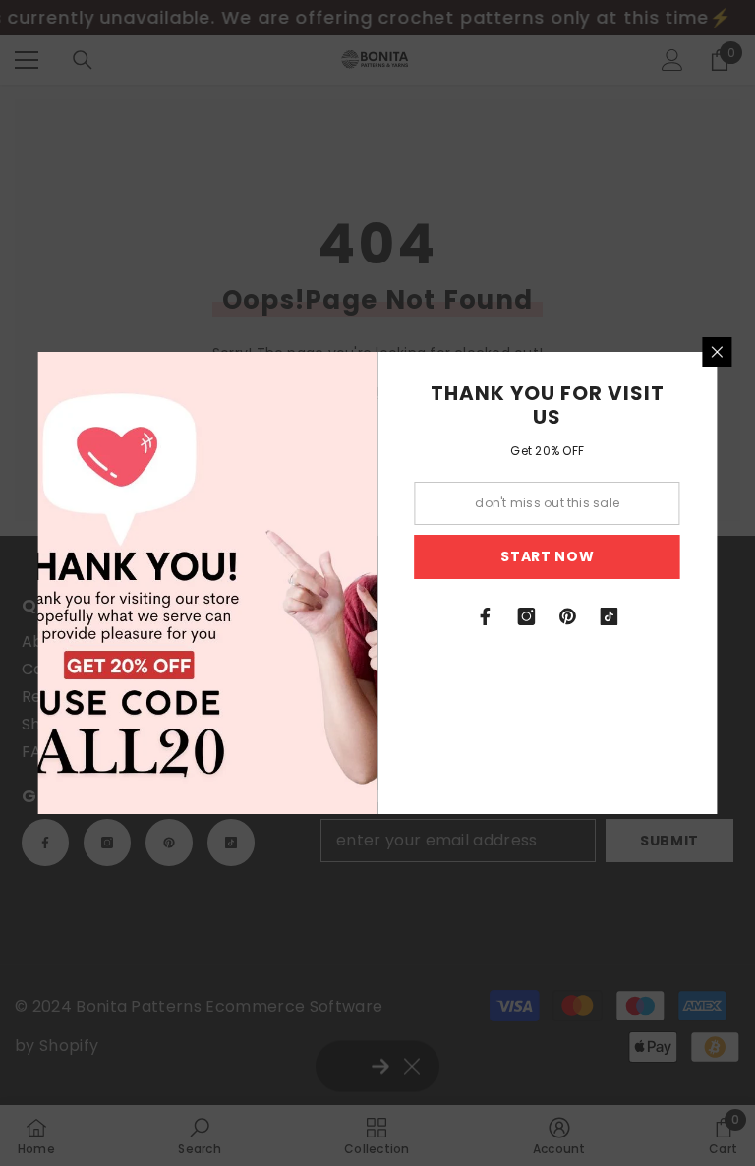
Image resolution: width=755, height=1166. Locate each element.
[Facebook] (485, 616)
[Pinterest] (568, 616)
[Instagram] (527, 616)
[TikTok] (609, 616)
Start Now (547, 556)
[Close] (717, 352)
